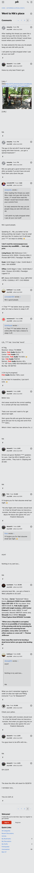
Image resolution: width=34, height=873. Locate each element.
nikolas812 (8, 661)
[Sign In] (31, 2)
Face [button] (8, 494)
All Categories (6, 831)
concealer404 (9, 297)
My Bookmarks (17, 838)
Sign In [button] (6, 822)
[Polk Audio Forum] (17, 2)
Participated (5, 846)
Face (6, 533)
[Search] (28, 2)
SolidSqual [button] (9, 289)
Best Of (4, 852)
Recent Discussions (8, 833)
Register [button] (18, 822)
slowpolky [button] (9, 27)
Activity (4, 836)
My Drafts (17, 844)
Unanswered (17, 849)
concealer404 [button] (10, 183)
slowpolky (8, 190)
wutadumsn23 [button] (11, 318)
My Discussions (6, 841)
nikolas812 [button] (10, 63)
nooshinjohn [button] (10, 584)
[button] (31, 14)
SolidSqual (8, 325)
